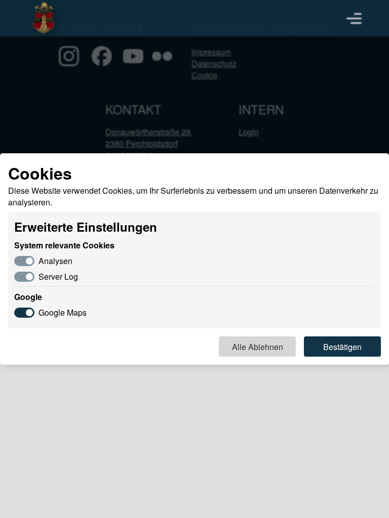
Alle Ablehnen (257, 347)
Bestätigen (342, 347)
